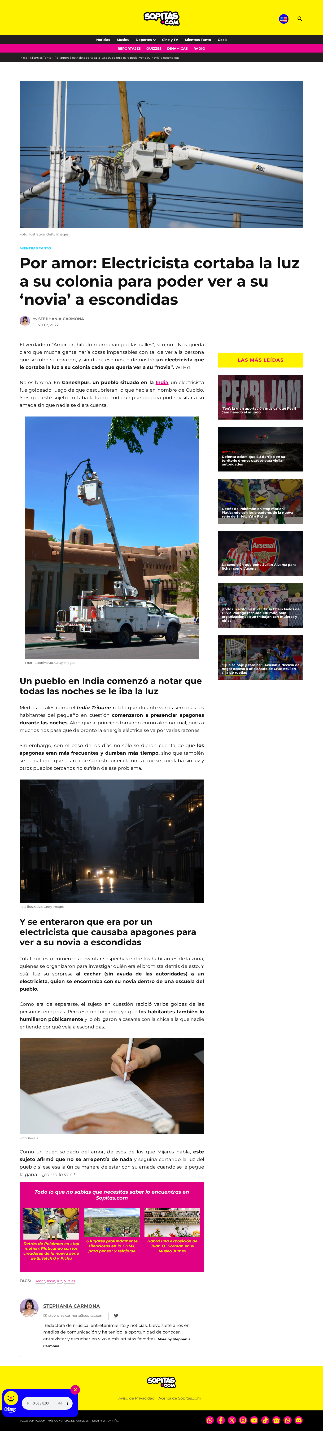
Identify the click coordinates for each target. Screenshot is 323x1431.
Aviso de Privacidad (136, 1398)
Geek (222, 40)
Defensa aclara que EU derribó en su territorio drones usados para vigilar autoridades (253, 460)
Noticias (103, 40)
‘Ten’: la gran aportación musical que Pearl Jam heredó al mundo (259, 410)
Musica (123, 40)
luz (59, 1281)
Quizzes (154, 48)
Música (227, 404)
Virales (69, 1281)
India (51, 1281)
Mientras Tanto (198, 40)
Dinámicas (177, 48)
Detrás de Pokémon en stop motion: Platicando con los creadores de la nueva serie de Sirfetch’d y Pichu (257, 512)
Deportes (144, 40)
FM (224, 604)
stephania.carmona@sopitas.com (76, 1315)
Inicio (23, 57)
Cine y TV (170, 40)
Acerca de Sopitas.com (179, 1398)
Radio (199, 48)
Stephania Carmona (61, 319)
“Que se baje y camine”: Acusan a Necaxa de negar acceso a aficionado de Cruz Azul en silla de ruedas (261, 669)
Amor (40, 1281)
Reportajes (129, 48)
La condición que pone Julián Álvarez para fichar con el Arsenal (259, 567)
